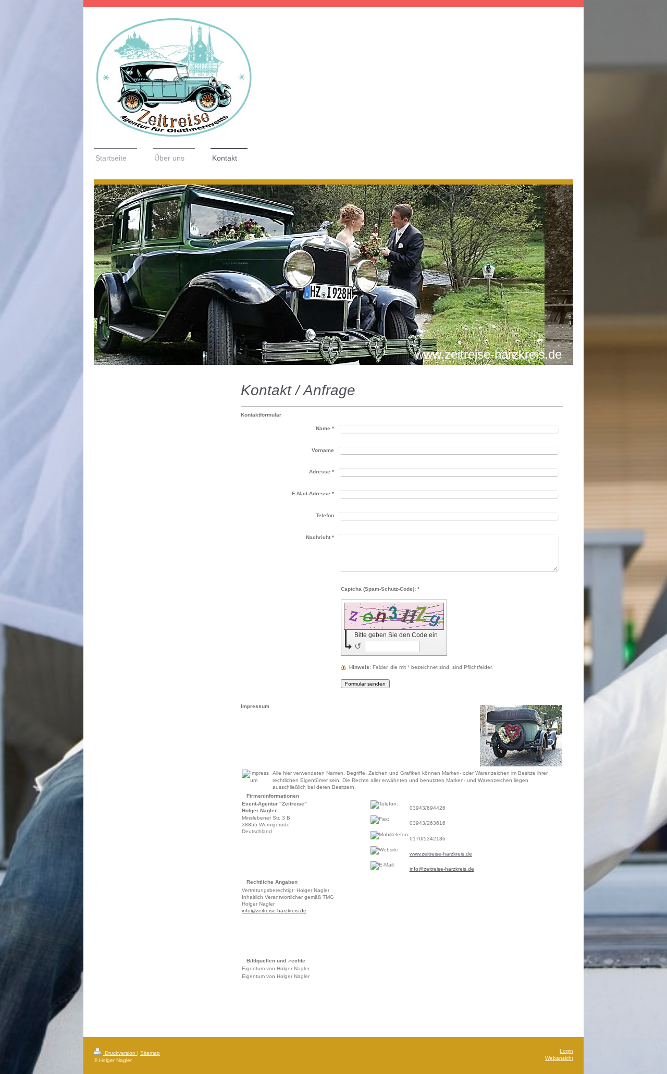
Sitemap (150, 1053)
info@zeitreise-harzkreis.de (442, 869)
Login (566, 1051)
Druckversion (120, 1053)
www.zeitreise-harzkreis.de (441, 854)
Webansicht (559, 1058)
